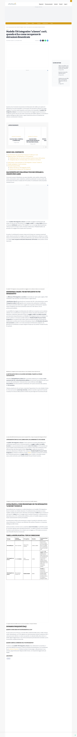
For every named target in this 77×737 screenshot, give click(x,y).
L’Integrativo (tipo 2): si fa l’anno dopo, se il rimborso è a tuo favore (25, 159)
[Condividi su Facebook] (40, 40)
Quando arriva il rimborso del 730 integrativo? (20, 169)
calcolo (8, 658)
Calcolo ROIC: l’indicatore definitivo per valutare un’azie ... (32, 140)
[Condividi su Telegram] (47, 40)
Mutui (33, 23)
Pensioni (38, 23)
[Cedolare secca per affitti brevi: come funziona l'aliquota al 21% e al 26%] (55, 81)
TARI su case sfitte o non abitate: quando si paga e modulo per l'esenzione (64, 67)
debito (29, 452)
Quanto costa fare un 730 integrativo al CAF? (19, 167)
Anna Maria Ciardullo (10, 40)
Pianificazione (45, 23)
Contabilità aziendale (16, 136)
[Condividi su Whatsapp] (45, 40)
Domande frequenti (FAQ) (14, 165)
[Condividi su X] (43, 40)
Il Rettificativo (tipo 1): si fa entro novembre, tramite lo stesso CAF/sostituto (27, 158)
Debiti (27, 23)
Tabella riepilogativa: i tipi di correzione (17, 164)
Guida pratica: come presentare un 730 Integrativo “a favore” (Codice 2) (25, 162)
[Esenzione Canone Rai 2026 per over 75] (55, 74)
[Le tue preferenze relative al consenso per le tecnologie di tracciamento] (75, 735)
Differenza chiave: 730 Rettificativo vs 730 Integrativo (20, 156)
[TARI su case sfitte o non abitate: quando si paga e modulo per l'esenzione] (55, 67)
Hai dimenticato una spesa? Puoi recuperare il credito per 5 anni (23, 154)
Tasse (52, 23)
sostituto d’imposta (13, 649)
